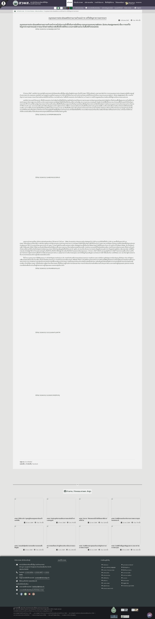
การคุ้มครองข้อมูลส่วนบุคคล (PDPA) (39, 615)
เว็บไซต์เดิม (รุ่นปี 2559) (128, 586)
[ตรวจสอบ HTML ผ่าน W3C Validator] (124, 610)
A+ (61, 8)
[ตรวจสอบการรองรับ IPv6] (113, 610)
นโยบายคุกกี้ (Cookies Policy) (54, 615)
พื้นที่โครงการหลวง (127, 570)
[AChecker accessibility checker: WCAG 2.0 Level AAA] (125, 616)
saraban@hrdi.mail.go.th (42, 578)
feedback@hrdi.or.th (38, 587)
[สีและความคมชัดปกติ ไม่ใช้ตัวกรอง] (68, 8)
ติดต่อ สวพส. (128, 8)
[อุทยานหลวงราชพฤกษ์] (130, 3)
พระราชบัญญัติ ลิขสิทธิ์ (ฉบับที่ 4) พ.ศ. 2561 (22, 613)
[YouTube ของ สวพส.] (29, 595)
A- (55, 8)
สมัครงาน (105, 580)
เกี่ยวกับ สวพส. (78, 2)
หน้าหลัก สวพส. (20, 11)
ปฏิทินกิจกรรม (106, 586)
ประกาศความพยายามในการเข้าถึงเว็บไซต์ (22, 615)
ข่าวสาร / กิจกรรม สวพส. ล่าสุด (79, 491)
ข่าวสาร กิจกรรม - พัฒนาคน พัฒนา (34, 11)
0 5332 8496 (29, 572)
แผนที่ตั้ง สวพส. (62, 560)
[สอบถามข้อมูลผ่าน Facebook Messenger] (149, 615)
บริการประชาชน (79, 8)
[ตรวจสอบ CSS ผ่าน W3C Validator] (135, 610)
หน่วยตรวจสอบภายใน (108, 588)
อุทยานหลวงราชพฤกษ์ (128, 565)
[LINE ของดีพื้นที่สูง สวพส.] (25, 595)
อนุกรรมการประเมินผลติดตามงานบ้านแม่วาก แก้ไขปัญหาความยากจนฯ (62, 11)
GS (71, 8)
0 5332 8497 (39, 572)
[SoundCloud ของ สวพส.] (33, 595)
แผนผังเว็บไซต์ (118, 8)
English (138, 8)
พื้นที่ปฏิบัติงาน (109, 2)
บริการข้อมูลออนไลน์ (107, 8)
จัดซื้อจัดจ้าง (106, 578)
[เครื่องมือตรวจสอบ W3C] (114, 616)
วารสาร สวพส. (106, 583)
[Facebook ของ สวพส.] (21, 595)
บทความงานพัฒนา (127, 575)
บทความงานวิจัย (126, 573)
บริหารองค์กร (89, 2)
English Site (126, 583)
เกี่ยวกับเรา (105, 565)
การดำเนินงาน (99, 2)
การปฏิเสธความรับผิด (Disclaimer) (69, 615)
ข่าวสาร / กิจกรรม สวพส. (108, 570)
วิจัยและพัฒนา (119, 2)
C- (64, 8)
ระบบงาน (139, 2)
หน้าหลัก (69, 2)
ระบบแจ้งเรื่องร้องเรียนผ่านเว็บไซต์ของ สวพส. (32, 590)
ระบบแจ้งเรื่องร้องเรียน (93, 8)
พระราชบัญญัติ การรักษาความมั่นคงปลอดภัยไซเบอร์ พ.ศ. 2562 (81, 613)
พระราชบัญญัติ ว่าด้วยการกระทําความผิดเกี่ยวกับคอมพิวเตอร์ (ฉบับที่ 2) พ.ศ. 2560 (50, 613)
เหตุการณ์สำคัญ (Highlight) (109, 567)
